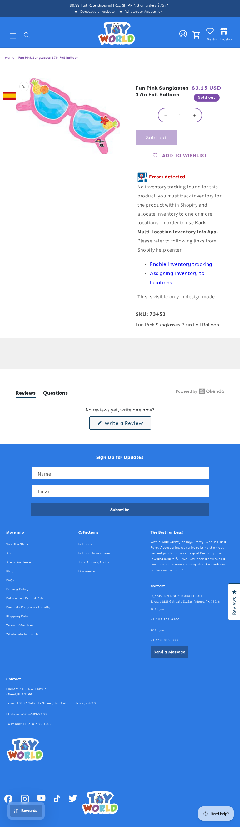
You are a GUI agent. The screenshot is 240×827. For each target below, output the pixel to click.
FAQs (10, 580)
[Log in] (183, 34)
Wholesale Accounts (22, 634)
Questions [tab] (55, 394)
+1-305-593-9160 (165, 619)
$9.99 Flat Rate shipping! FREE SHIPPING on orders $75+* (119, 5)
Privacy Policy (17, 589)
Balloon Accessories (94, 553)
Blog (9, 571)
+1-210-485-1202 (37, 724)
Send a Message (169, 652)
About (11, 553)
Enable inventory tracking (181, 264)
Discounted (87, 571)
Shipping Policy (18, 616)
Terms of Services (19, 625)
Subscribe (119, 509)
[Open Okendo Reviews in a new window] (200, 391)
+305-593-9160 (34, 714)
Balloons (85, 544)
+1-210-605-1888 (165, 640)
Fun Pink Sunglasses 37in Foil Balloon (48, 58)
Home (9, 58)
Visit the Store (17, 544)
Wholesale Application (144, 11)
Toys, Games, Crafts (94, 562)
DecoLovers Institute (98, 11)
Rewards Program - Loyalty (28, 607)
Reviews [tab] (26, 394)
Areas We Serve (18, 562)
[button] (13, 36)
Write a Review (127, 425)
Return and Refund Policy (26, 598)
